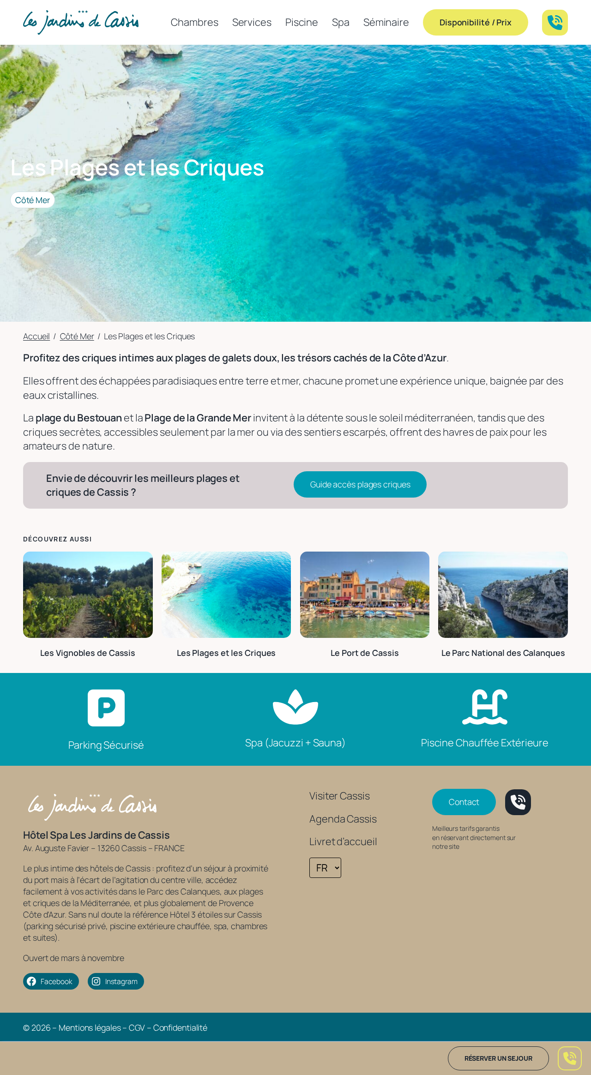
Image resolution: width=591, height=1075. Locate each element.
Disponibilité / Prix (476, 22)
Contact (464, 801)
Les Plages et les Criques (226, 652)
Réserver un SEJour (498, 1058)
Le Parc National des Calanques (503, 652)
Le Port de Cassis (364, 652)
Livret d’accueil (343, 841)
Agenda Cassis (343, 819)
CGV (137, 1027)
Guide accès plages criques (360, 484)
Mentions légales (90, 1027)
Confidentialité (180, 1027)
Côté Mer (32, 199)
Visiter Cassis (339, 796)
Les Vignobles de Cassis (87, 652)
